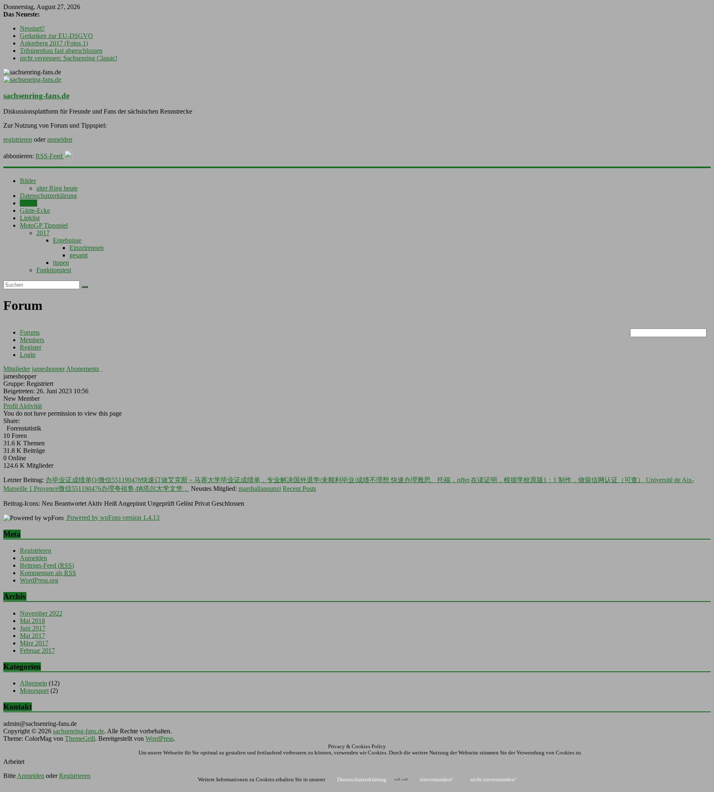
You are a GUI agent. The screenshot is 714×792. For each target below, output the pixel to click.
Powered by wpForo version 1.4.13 (112, 517)
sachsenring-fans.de (36, 95)
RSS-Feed (50, 155)
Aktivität (30, 405)
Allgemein (33, 683)
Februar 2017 (37, 650)
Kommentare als (48, 572)
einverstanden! (436, 779)
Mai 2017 (32, 635)
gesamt (78, 255)
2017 (43, 232)
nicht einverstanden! (493, 779)
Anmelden (33, 557)
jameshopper (48, 368)
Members (32, 339)
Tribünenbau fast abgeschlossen (61, 50)
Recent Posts (299, 488)
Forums (30, 332)
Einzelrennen (86, 247)
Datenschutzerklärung (48, 195)
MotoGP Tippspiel (44, 225)
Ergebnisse (67, 240)
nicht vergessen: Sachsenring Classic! (68, 58)
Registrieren (35, 550)
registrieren (17, 139)
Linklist (30, 217)
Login (28, 354)
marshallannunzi (259, 488)
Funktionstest (53, 270)
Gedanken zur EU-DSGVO (56, 35)
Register (30, 347)
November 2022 (41, 613)
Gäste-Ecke (35, 210)
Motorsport (34, 690)
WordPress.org (39, 580)
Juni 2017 (32, 628)
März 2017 (34, 643)
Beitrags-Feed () (47, 565)
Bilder (28, 180)
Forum (28, 203)
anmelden (59, 139)
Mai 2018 (32, 620)
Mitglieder (16, 368)
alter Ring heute (57, 188)
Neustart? (32, 28)
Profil (11, 405)
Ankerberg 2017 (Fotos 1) (54, 43)
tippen (61, 262)
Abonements (82, 368)
